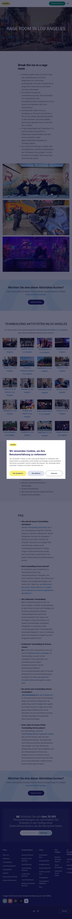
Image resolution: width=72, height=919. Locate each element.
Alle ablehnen (36, 473)
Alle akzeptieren (18, 473)
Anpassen (54, 473)
